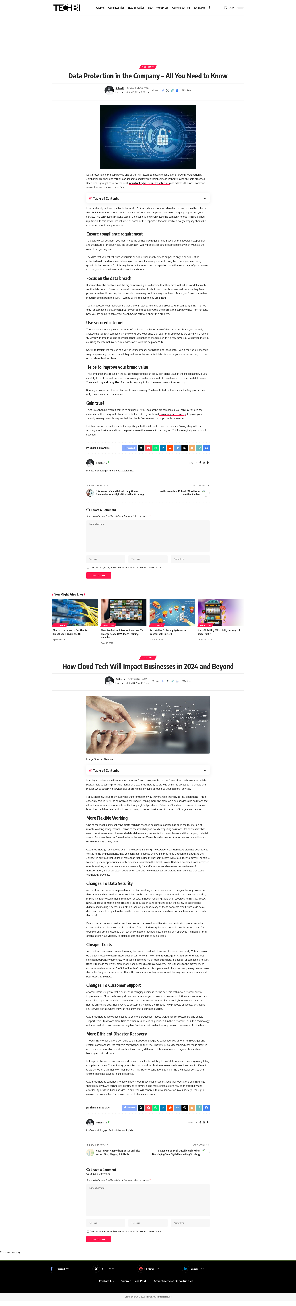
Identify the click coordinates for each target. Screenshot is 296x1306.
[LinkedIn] (208, 463)
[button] (209, 7)
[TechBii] (66, 7)
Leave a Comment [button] (100, 1173)
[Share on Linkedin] (163, 448)
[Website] (196, 463)
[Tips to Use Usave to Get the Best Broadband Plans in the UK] (75, 612)
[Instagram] (204, 463)
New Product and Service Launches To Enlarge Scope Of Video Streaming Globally (122, 634)
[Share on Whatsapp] (155, 448)
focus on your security (172, 414)
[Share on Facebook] (163, 90)
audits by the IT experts (117, 382)
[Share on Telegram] (177, 448)
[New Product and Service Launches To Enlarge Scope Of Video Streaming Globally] (123, 612)
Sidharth (120, 88)
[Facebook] (200, 463)
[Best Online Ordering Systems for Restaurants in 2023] (172, 612)
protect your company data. (180, 305)
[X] (103, 1269)
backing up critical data (100, 1053)
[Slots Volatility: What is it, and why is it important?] (221, 612)
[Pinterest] (148, 1269)
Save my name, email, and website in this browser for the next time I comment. (125, 567)
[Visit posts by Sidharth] (109, 90)
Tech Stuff (148, 67)
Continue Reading (10, 1252)
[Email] (192, 448)
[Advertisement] (148, 38)
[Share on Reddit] (170, 448)
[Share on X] (167, 90)
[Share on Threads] (184, 448)
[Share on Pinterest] (148, 448)
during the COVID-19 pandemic (162, 849)
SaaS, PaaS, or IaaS (127, 968)
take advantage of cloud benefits (174, 955)
